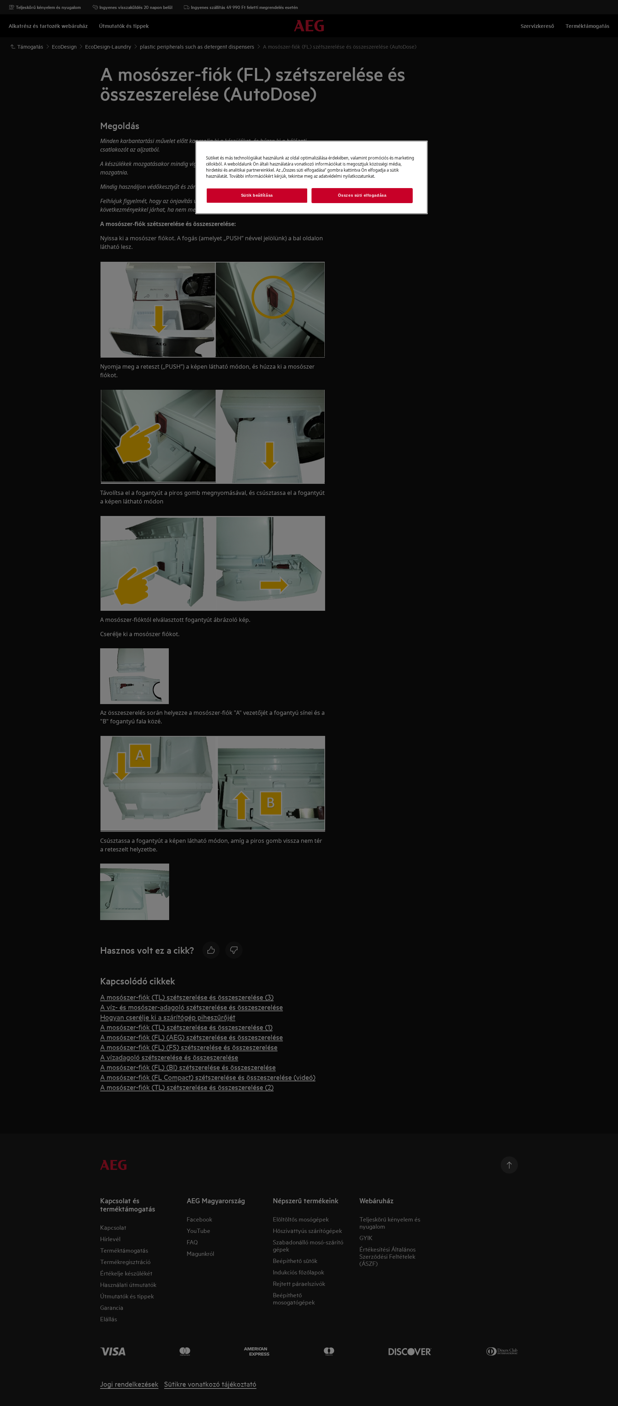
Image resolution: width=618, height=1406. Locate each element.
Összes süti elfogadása (362, 195)
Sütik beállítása (257, 195)
